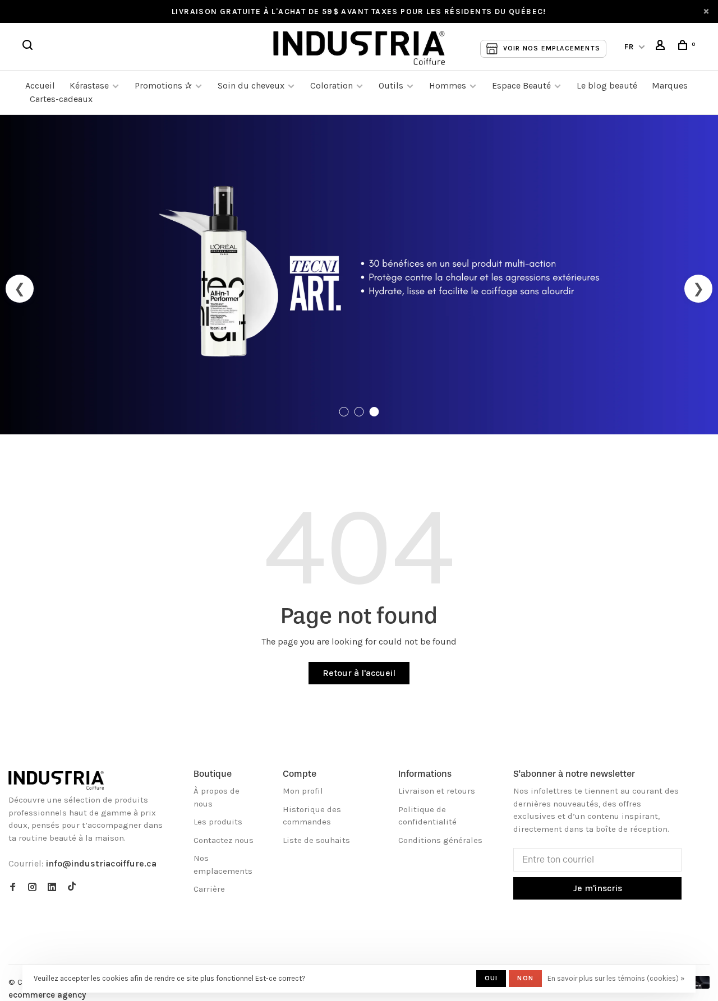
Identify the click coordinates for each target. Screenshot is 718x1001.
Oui (491, 978)
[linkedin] (52, 888)
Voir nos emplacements (551, 48)
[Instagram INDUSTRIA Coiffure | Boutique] (32, 888)
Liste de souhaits (316, 840)
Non (525, 978)
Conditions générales (440, 840)
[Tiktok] (71, 888)
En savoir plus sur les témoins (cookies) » (615, 978)
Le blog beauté (607, 85)
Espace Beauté (521, 85)
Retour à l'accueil (359, 673)
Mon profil (303, 791)
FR (629, 47)
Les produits (218, 822)
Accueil (40, 85)
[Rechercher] (29, 47)
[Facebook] (12, 888)
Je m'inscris (597, 888)
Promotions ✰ (164, 85)
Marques (670, 85)
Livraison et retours (436, 791)
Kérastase (89, 85)
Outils (391, 85)
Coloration (331, 85)
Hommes (447, 85)
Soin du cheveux (251, 85)
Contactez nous (224, 840)
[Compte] (662, 47)
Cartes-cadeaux (61, 99)
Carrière (209, 889)
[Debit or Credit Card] (699, 985)
